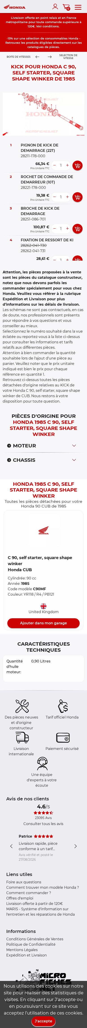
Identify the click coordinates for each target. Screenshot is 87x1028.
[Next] (50, 57)
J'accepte (43, 1021)
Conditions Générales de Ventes (34, 939)
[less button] (54, 165)
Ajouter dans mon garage (43, 623)
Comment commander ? (28, 893)
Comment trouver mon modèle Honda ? (42, 887)
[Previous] (37, 57)
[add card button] (77, 165)
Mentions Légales (22, 950)
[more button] (67, 165)
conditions (51, 26)
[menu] (78, 6)
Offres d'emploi (19, 898)
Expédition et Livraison (26, 955)
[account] (56, 6)
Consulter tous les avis (43, 824)
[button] (43, 530)
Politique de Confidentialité (31, 944)
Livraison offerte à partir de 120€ (34, 904)
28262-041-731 (33, 251)
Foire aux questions (23, 882)
